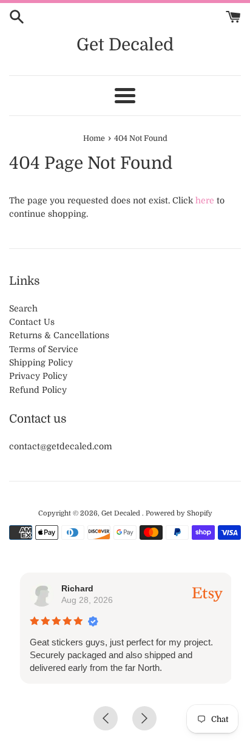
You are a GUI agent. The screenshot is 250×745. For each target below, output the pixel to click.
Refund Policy (38, 390)
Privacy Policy (38, 376)
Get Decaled (125, 45)
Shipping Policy (41, 362)
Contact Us (32, 322)
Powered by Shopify (179, 513)
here (204, 200)
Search (23, 308)
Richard (77, 588)
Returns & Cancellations (59, 335)
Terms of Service (43, 349)
